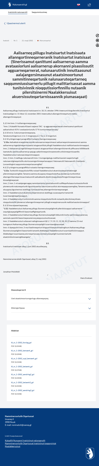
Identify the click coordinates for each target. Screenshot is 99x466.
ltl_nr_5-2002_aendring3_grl (22, 390)
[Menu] (89, 5)
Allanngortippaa (18, 308)
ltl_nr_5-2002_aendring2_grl (22, 374)
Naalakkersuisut (12, 446)
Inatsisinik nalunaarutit (17, 12)
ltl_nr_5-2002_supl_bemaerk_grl (24, 358)
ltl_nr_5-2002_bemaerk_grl (22, 350)
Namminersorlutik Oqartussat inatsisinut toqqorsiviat (30, 443)
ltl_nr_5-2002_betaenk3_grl (22, 382)
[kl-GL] (78, 5)
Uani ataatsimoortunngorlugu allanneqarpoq (29, 298)
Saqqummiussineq (39, 12)
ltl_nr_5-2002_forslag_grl (21, 342)
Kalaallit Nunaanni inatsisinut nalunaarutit (25, 440)
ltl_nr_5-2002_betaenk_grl (22, 366)
